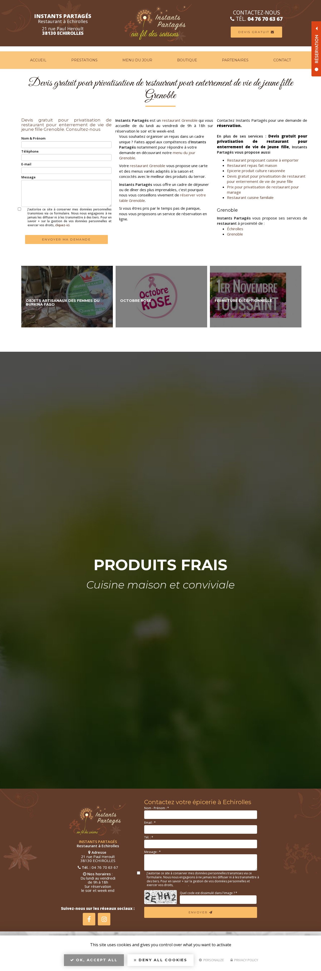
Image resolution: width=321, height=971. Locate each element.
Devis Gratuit (254, 32)
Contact (282, 60)
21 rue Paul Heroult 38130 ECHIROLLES (98, 858)
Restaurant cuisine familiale (250, 197)
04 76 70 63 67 (265, 18)
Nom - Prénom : (156, 808)
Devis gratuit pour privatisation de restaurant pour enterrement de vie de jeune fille (266, 179)
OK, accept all (96, 960)
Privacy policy (245, 960)
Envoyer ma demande (66, 239)
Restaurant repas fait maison (252, 165)
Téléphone (30, 151)
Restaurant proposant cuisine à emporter (263, 160)
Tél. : (148, 837)
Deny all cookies (162, 960)
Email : (150, 822)
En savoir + (67, 296)
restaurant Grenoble (180, 120)
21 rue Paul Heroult (63, 31)
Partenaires (235, 60)
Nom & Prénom (33, 138)
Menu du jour (137, 60)
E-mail (26, 164)
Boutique (187, 60)
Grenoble (235, 233)
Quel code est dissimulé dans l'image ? (208, 893)
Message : (152, 852)
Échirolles (235, 228)
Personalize (213, 960)
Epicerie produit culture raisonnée (256, 170)
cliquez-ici (62, 225)
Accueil (38, 60)
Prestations (84, 60)
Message (28, 177)
